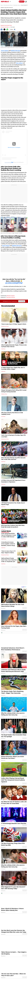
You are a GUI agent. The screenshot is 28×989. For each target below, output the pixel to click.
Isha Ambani (19, 63)
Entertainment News (5, 27)
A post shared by (8, 162)
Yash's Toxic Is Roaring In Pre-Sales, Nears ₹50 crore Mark (13, 436)
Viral (12, 162)
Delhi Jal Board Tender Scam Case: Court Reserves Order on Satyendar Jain (9, 559)
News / (2, 5)
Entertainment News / (8, 5)
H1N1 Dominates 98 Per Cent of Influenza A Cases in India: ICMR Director (8, 535)
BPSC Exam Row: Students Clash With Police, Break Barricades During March (13, 526)
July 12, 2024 (23, 286)
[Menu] (26, 1)
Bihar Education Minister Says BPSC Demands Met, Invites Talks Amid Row (13, 458)
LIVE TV (22, 1)
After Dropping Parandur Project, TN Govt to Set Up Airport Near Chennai (14, 345)
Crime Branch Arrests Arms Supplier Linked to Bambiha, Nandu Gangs (8, 543)
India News (3, 371)
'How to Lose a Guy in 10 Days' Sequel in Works (13, 324)
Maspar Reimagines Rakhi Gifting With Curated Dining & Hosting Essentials (13, 391)
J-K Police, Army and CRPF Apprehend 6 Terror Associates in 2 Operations (13, 481)
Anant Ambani (4, 50)
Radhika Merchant (15, 50)
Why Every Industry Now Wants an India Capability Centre (12, 413)
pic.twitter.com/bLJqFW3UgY (14, 283)
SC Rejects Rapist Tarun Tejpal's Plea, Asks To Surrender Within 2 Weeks (13, 368)
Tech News (3, 416)
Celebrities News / (17, 5)
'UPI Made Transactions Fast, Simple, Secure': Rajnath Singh (13, 503)
